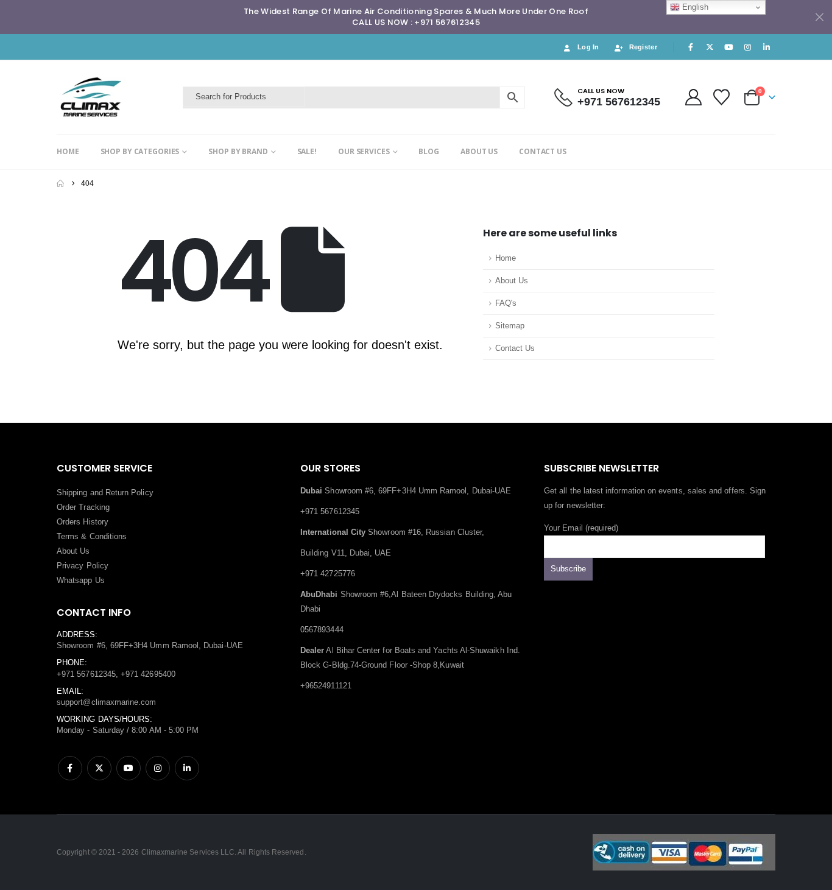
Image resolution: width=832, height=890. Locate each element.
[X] (709, 47)
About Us (511, 281)
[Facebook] (691, 47)
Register (643, 47)
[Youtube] (728, 47)
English (694, 7)
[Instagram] (748, 47)
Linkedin (187, 768)
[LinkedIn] (767, 47)
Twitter (99, 768)
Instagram (158, 768)
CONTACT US (542, 151)
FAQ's (505, 303)
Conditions (108, 536)
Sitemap (509, 326)
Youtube (128, 768)
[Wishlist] (722, 97)
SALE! (307, 151)
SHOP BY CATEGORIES (140, 151)
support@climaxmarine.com (107, 702)
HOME (68, 151)
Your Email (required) (581, 527)
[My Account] (693, 97)
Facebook (70, 768)
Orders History (82, 521)
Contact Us (515, 348)
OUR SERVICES (364, 151)
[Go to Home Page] (60, 183)
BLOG (428, 151)
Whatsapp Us (81, 580)
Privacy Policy (82, 565)
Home (505, 258)
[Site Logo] (117, 97)
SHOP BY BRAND (237, 151)
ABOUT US (479, 151)
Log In (588, 47)
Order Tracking (83, 507)
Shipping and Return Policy (105, 492)
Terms (68, 536)
